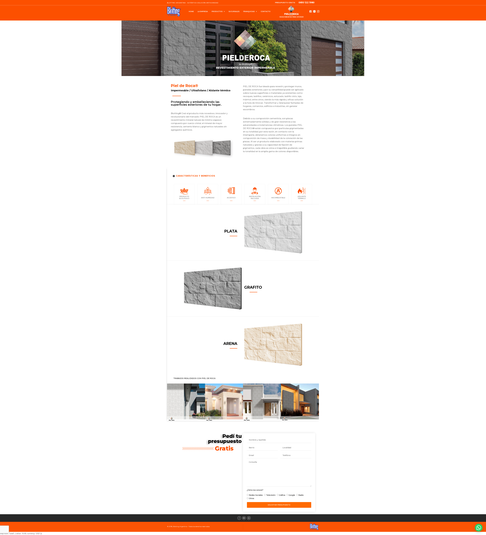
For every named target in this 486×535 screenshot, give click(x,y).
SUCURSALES (234, 11)
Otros (251, 498)
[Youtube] (244, 518)
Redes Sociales (256, 495)
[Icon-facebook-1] (239, 518)
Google (292, 495)
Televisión (271, 495)
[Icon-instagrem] (249, 518)
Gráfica (282, 495)
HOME (191, 11)
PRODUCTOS (217, 11)
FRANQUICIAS (249, 11)
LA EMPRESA (203, 11)
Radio (301, 495)
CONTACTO (265, 11)
